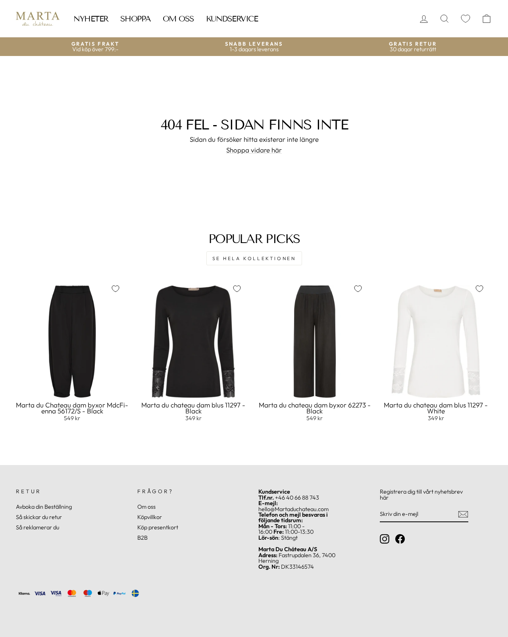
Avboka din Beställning (44, 506)
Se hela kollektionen (254, 258)
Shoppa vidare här (254, 150)
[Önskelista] (465, 19)
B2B (142, 537)
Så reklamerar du (37, 527)
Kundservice (232, 18)
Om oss (178, 18)
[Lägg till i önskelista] (115, 288)
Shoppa (135, 18)
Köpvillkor (149, 517)
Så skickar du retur (39, 517)
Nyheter (90, 18)
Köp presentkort (157, 527)
